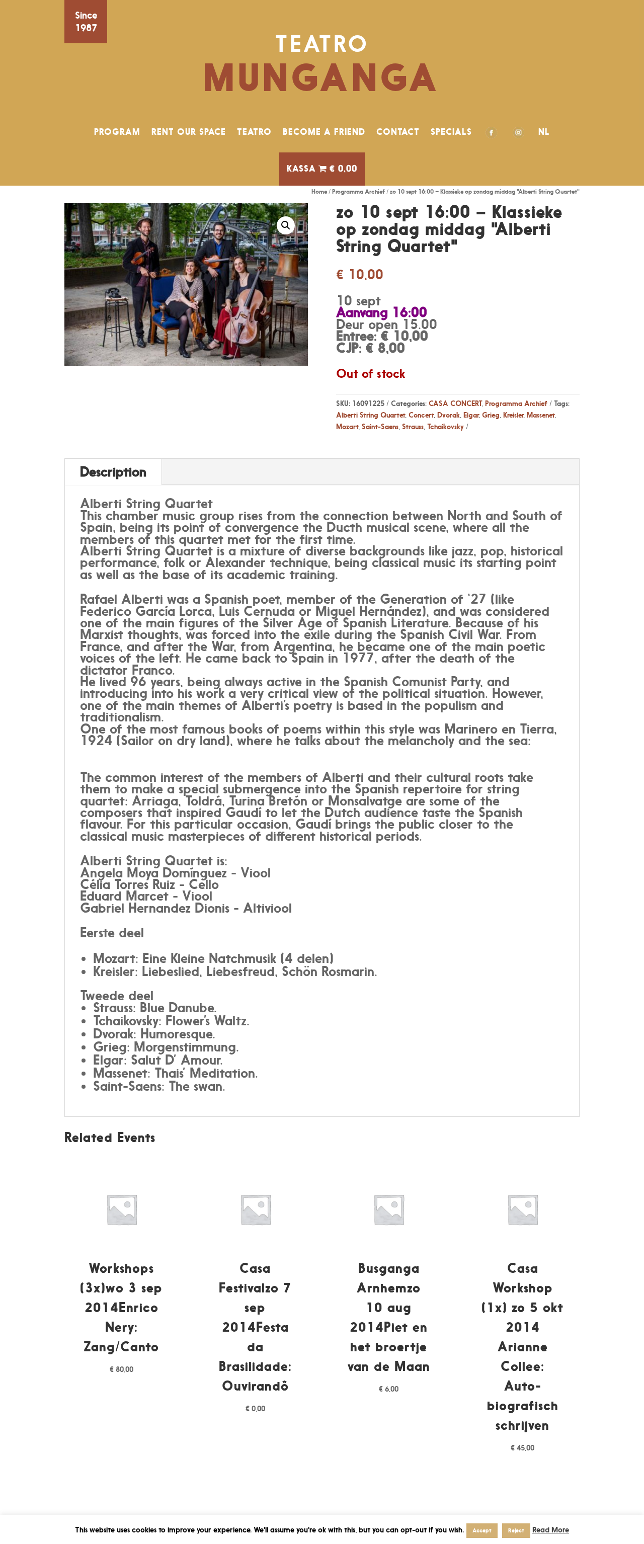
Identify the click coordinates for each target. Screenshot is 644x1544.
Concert (421, 415)
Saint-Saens (380, 426)
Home (319, 191)
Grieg (491, 415)
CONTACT (398, 132)
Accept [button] (482, 1530)
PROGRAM (117, 132)
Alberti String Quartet (370, 415)
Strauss (413, 426)
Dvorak (448, 415)
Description (113, 471)
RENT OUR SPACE (188, 132)
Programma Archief (358, 191)
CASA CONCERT (455, 403)
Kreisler (513, 415)
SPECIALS (451, 132)
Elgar (470, 415)
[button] (286, 225)
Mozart (347, 426)
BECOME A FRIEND (324, 132)
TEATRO (254, 132)
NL (544, 132)
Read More (550, 1529)
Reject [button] (516, 1530)
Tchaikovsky (445, 426)
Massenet (540, 415)
